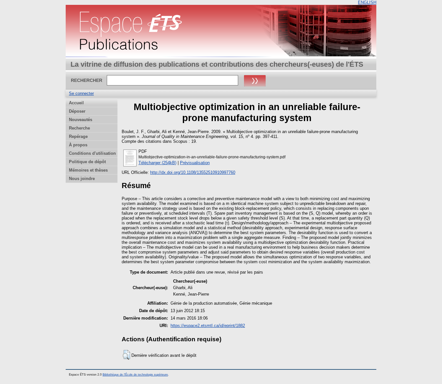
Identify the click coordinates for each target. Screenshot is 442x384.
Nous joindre (82, 178)
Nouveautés (80, 119)
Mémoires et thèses (88, 170)
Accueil (76, 102)
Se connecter (81, 93)
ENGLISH (367, 2)
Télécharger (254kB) (157, 162)
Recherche (79, 128)
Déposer (77, 111)
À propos (78, 144)
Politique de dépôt (87, 161)
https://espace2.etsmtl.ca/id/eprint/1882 (208, 325)
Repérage (78, 136)
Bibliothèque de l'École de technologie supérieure (135, 374)
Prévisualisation (195, 162)
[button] (126, 355)
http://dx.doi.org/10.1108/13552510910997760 (192, 172)
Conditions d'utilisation (92, 153)
